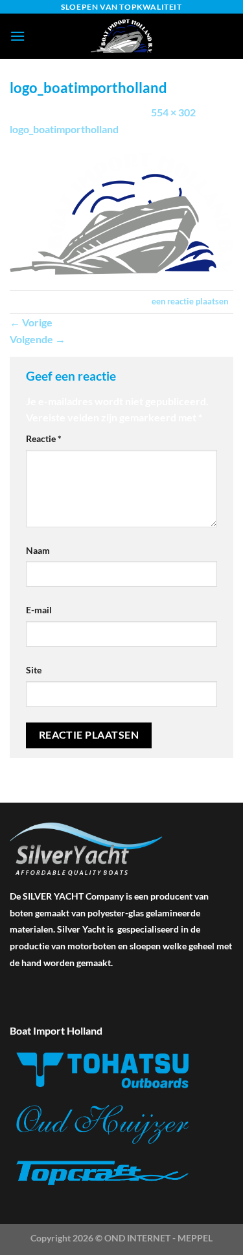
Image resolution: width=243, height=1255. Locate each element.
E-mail (39, 609)
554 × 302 (173, 112)
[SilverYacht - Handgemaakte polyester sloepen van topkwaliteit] (121, 36)
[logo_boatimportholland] (121, 212)
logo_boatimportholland (64, 129)
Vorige (31, 322)
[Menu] (17, 36)
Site (33, 669)
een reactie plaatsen (190, 301)
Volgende (37, 339)
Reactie (44, 438)
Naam (38, 550)
